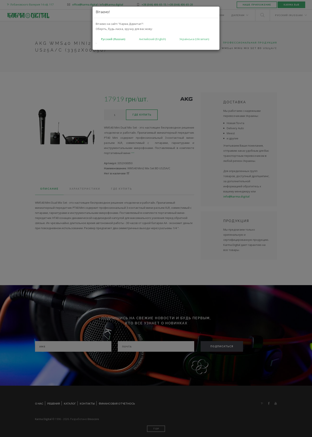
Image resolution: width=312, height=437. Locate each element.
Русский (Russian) (113, 39)
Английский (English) (152, 39)
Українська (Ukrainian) (194, 39)
